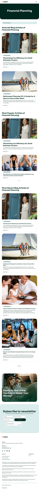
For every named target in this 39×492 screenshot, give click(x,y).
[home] (5, 1)
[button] (36, 2)
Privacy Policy (4, 487)
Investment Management (6, 459)
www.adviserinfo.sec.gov (23, 480)
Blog (29, 455)
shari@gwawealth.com (6, 448)
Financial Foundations (5, 456)
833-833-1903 (4, 446)
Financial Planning (5, 457)
